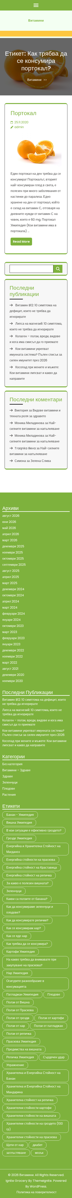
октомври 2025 (13, 558)
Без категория (12, 764)
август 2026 (10, 516)
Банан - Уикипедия (20, 815)
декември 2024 (13, 589)
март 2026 (9, 540)
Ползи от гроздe (17, 1018)
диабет (37, 1145)
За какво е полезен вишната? (27, 883)
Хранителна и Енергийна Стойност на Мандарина (33, 1089)
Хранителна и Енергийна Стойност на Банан (33, 1076)
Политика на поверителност (36, 1192)
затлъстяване (16, 1153)
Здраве (7, 776)
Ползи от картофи (51, 1018)
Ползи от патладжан (48, 1026)
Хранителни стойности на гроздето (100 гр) (34, 1126)
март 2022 (9, 662)
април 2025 (10, 577)
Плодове (8, 788)
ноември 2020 (12, 681)
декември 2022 (13, 650)
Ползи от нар (15, 1026)
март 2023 (9, 632)
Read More (21, 241)
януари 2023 (11, 644)
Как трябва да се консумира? (27, 944)
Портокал (23, 113)
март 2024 (9, 607)
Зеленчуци (9, 782)
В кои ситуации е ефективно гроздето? (33, 830)
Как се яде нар (16, 936)
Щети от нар (15, 1145)
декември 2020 (13, 675)
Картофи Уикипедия (20, 951)
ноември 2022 (12, 656)
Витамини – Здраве (16, 770)
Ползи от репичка (18, 1033)
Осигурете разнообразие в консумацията (25, 984)
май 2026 (9, 528)
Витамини (36, 20)
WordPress (38, 1186)
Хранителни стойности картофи (28, 1108)
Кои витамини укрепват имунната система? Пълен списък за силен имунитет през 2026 (36, 354)
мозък (39, 1153)
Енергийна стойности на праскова (30, 859)
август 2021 (10, 668)
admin (19, 127)
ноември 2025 (12, 552)
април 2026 (10, 534)
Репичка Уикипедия (20, 1057)
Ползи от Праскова (20, 1010)
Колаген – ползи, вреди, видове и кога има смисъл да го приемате (32, 722)
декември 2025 (13, 546)
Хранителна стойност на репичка (29, 1100)
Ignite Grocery (16, 1180)
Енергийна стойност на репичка (29, 875)
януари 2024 (11, 620)
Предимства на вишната (23, 1049)
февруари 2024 (13, 613)
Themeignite (42, 1180)
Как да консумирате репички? (27, 920)
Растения (9, 794)
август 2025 (10, 571)
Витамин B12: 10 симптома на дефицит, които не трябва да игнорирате (33, 311)
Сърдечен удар (54, 1057)
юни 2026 (9, 522)
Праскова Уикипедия (21, 1041)
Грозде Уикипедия (19, 838)
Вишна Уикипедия (19, 822)
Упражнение (15, 1065)
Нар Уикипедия (17, 973)
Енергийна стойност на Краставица (31, 867)
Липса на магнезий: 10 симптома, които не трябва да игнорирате (32, 712)
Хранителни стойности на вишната (31, 1115)
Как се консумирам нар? (23, 928)
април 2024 (10, 601)
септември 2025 (14, 564)
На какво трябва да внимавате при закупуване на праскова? (31, 962)
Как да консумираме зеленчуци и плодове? (29, 910)
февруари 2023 (13, 638)
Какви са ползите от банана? (26, 899)
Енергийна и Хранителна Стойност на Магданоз (33, 849)
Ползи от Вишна (18, 1002)
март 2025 (9, 583)
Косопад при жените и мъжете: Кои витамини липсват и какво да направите (34, 373)
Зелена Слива (41, 461)
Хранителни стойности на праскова (31, 1137)
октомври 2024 (13, 595)
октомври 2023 (13, 626)
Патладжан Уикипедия (22, 994)
